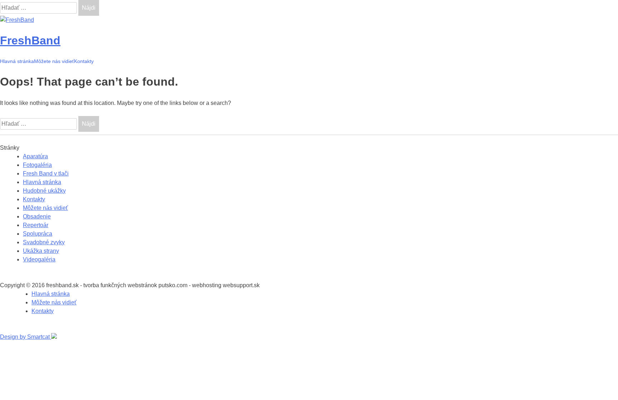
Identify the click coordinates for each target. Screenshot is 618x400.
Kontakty (84, 61)
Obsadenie (37, 216)
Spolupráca (37, 234)
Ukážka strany (41, 251)
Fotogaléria (37, 165)
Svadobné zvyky (44, 242)
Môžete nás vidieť (54, 61)
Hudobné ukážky (44, 191)
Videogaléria (39, 259)
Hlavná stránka (17, 61)
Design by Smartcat (25, 337)
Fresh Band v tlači (46, 173)
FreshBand (30, 40)
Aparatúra (35, 156)
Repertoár (35, 225)
